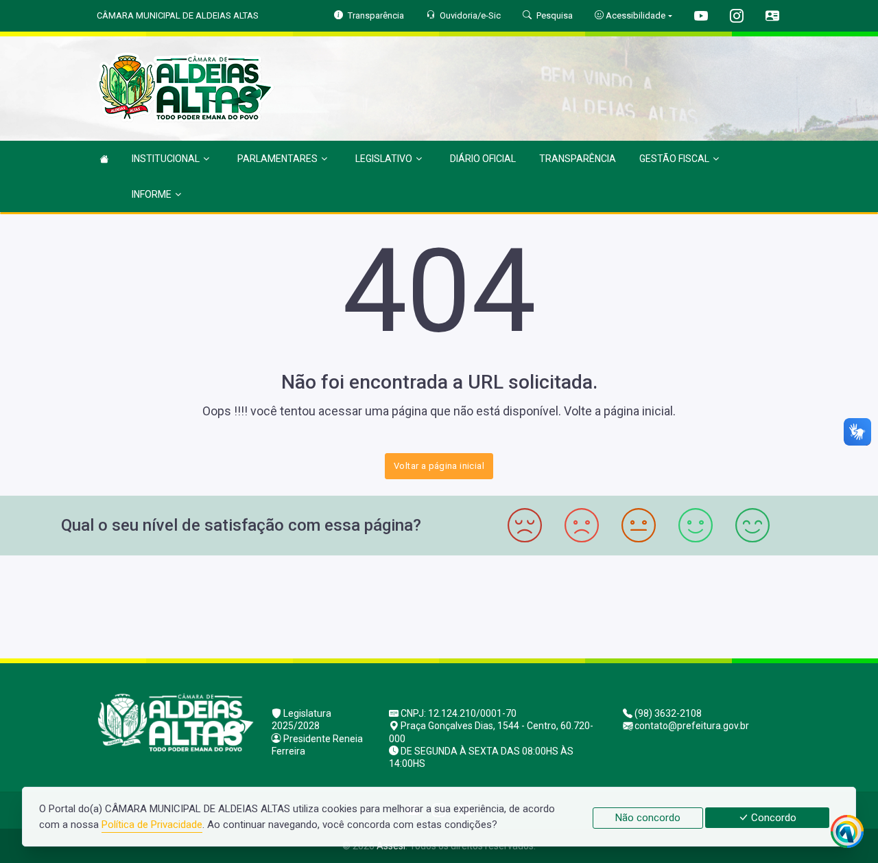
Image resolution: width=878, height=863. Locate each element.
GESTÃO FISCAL (674, 158)
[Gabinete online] (772, 17)
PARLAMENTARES (277, 158)
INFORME (151, 194)
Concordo (772, 818)
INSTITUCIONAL (166, 158)
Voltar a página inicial (439, 466)
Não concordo (647, 818)
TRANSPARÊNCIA (577, 158)
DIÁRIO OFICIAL (483, 158)
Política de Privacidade (152, 824)
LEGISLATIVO (383, 158)
